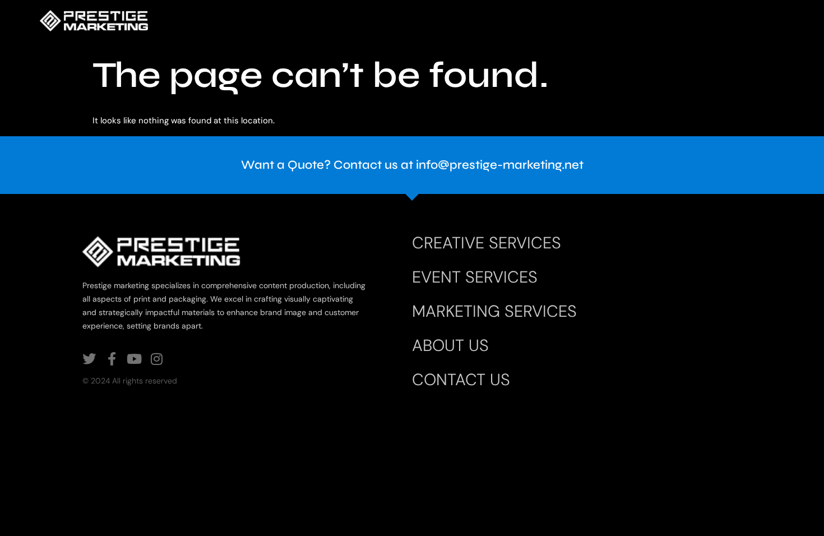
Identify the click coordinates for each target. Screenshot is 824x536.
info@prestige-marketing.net (500, 165)
